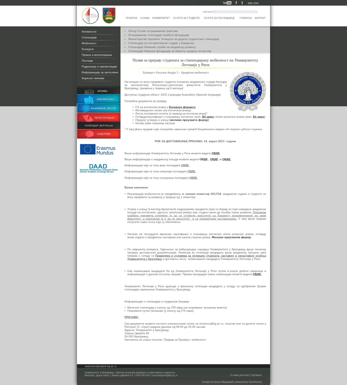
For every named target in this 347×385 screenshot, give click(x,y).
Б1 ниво (258, 116)
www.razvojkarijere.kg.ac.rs (101, 366)
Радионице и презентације (99, 66)
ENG (256, 3)
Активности (89, 31)
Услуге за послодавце (219, 18)
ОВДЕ (216, 153)
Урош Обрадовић (224, 382)
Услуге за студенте (186, 18)
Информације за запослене (100, 72)
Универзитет (161, 18)
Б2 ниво (208, 116)
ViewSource (255, 382)
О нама (145, 18)
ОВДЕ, (204, 159)
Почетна (131, 18)
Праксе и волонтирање (97, 54)
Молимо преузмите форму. (231, 237)
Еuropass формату (182, 107)
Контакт (260, 18)
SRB (250, 3)
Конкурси (88, 49)
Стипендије (89, 37)
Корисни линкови (93, 78)
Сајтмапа (256, 375)
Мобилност (89, 43)
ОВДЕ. (226, 159)
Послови (87, 60)
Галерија (246, 18)
